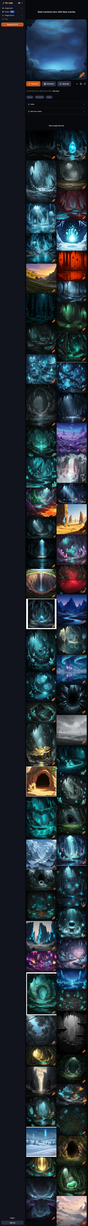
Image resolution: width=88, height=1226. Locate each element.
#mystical (39, 97)
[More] (77, 84)
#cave (30, 97)
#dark (49, 97)
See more (56, 91)
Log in (12, 1218)
